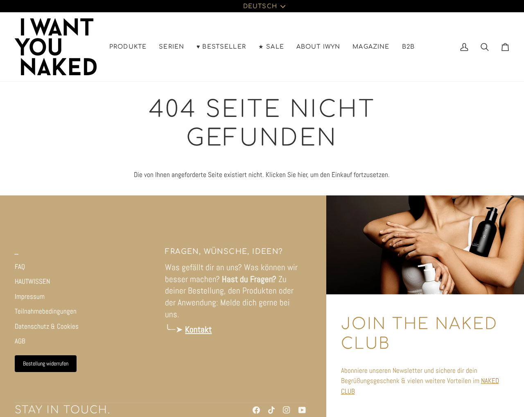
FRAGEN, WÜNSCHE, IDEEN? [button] (224, 252)
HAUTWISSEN (32, 281)
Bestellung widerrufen (45, 363)
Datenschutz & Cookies (47, 326)
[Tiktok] (271, 410)
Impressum (30, 296)
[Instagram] (286, 410)
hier (302, 174)
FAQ (20, 266)
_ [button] (16, 252)
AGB (20, 340)
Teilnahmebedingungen (46, 311)
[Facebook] (256, 410)
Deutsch (260, 6)
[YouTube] (302, 410)
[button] (128, 46)
